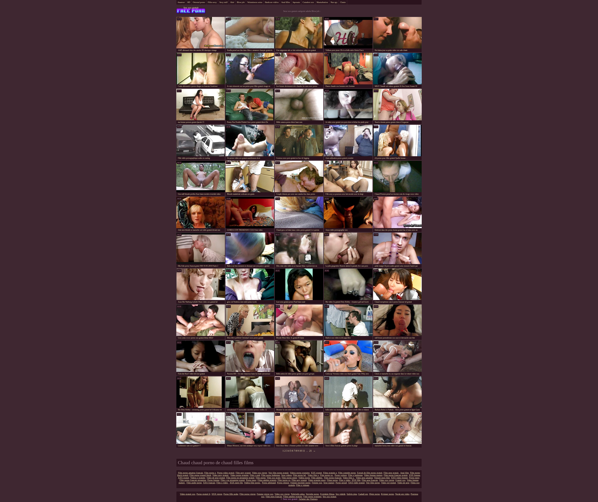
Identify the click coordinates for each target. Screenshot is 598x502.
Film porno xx (326, 475)
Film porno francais (333, 478)
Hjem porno (374, 494)
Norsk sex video (402, 494)
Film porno (261, 478)
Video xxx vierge (259, 473)
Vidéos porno (304, 478)
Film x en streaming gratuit (233, 480)
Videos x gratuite (197, 478)
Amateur (181, 2)
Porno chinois (283, 483)
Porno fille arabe (230, 494)
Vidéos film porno (252, 483)
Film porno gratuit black (200, 475)
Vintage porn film (382, 478)
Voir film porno (373, 483)
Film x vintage (302, 485)
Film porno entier (289, 478)
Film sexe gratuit (391, 473)
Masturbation (322, 2)
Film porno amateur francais (190, 473)
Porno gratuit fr (203, 494)
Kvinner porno (387, 494)
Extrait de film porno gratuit (369, 473)
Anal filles (285, 2)
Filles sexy (212, 2)
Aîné (232, 2)
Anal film (404, 473)
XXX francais (209, 483)
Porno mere (414, 478)
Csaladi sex (363, 494)
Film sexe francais (370, 480)
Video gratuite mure (317, 480)
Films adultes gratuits (267, 480)
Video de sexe (403, 483)
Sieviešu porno (312, 494)
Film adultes (317, 478)
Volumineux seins (254, 2)
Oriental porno (199, 2)
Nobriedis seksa (298, 494)
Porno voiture (341, 475)
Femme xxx (317, 483)
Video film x (313, 475)
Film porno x (210, 473)
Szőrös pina (352, 494)
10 (300, 450)
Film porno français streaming (193, 480)
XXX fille (356, 480)
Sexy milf (223, 2)
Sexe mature (328, 483)
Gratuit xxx (400, 480)
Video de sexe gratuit (215, 478)
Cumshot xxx (308, 2)
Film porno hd (299, 475)
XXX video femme (399, 478)
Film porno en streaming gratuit (240, 478)
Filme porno (332, 480)
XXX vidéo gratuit (356, 483)
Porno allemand (269, 483)
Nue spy (334, 2)
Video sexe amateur (364, 478)
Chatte (343, 2)
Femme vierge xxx (265, 494)
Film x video (344, 480)
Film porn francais (274, 496)
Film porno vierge (248, 494)
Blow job (241, 2)
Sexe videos (286, 475)
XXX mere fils (236, 483)
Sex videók (340, 494)
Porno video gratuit (225, 473)
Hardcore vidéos (272, 2)
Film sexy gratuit (243, 473)
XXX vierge (216, 494)
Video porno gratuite (239, 475)
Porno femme (213, 480)
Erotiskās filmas (327, 494)
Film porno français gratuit (396, 475)
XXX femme (414, 475)
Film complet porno (347, 473)
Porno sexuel (341, 483)
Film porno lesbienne (270, 475)
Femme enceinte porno (300, 483)
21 (310, 450)
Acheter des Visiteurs (308, 499)
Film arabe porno (194, 483)
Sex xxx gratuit (190, 7)
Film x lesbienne (355, 475)
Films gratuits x (330, 473)
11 (303, 450)
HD (188, 2)
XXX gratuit (316, 473)
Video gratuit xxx (187, 494)
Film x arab (255, 475)
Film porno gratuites (312, 496)
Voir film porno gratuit (278, 473)
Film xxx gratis (273, 478)
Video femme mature (373, 475)
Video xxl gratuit (388, 483)
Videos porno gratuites (300, 473)
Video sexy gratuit (220, 475)
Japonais (296, 2)
